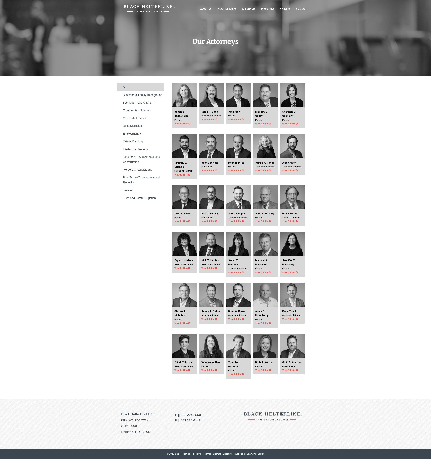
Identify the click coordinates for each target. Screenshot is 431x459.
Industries (268, 8)
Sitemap (217, 454)
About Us (206, 8)
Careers (285, 8)
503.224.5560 (191, 415)
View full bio (181, 123)
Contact (301, 8)
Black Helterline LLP (149, 8)
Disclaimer (228, 454)
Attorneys (249, 8)
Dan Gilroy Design (255, 454)
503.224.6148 (190, 420)
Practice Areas (227, 8)
